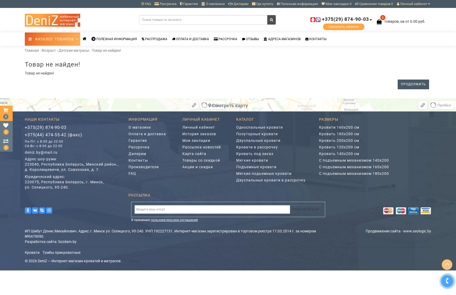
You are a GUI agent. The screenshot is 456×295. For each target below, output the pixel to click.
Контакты (317, 39)
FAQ (147, 4)
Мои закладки (196, 140)
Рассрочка (168, 4)
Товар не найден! (106, 50)
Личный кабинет (413, 4)
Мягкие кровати (252, 160)
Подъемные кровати (256, 167)
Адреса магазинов (284, 39)
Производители (144, 167)
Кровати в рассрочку (257, 147)
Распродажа (155, 39)
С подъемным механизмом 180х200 (354, 173)
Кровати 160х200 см (339, 127)
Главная (32, 50)
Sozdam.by (67, 242)
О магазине (215, 4)
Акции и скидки (197, 167)
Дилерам (241, 4)
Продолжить (413, 84)
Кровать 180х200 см (339, 134)
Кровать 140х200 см (339, 154)
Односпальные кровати (259, 127)
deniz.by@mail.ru (41, 152)
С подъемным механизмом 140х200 (354, 160)
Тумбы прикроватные (61, 252)
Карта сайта (194, 154)
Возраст (49, 50)
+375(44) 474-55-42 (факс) (53, 134)
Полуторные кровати (257, 134)
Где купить (264, 4)
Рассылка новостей (201, 147)
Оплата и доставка (192, 39)
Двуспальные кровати (258, 140)
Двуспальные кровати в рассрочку (271, 180)
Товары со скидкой (201, 160)
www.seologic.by (417, 231)
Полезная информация (299, 4)
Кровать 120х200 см (339, 147)
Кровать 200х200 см (339, 140)
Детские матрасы (74, 50)
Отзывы (252, 39)
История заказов (199, 134)
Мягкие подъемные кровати (264, 173)
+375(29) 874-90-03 (45, 127)
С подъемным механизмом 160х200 (354, 167)
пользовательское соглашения (174, 220)
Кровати (32, 252)
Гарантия (190, 4)
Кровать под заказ (254, 154)
